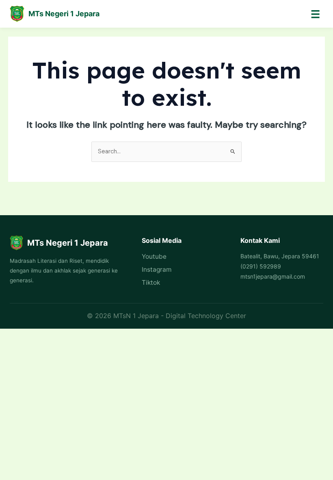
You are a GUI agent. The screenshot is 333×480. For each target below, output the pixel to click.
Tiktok (151, 282)
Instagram (156, 269)
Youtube (154, 256)
